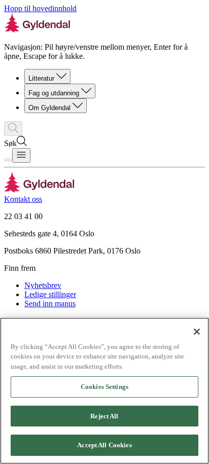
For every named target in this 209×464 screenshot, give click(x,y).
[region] (104, 390)
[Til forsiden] (39, 190)
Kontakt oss (23, 199)
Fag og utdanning (53, 93)
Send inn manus (50, 303)
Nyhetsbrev (42, 285)
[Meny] (21, 155)
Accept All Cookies (104, 445)
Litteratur (41, 78)
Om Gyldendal (49, 108)
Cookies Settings (104, 386)
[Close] (197, 331)
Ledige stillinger (50, 294)
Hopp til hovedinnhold (40, 8)
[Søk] (13, 128)
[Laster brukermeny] (8, 159)
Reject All (104, 416)
